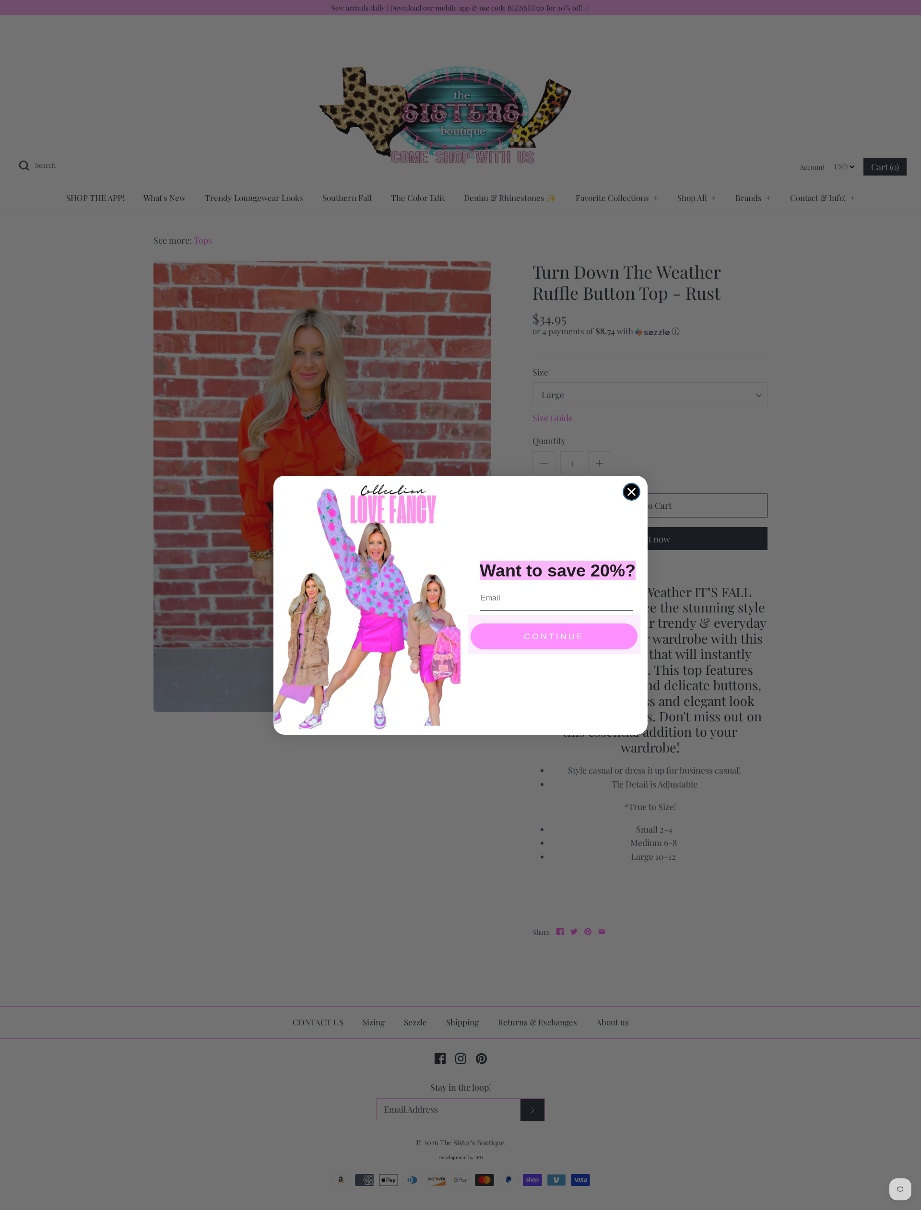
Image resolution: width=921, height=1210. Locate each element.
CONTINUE (554, 636)
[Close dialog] (631, 491)
